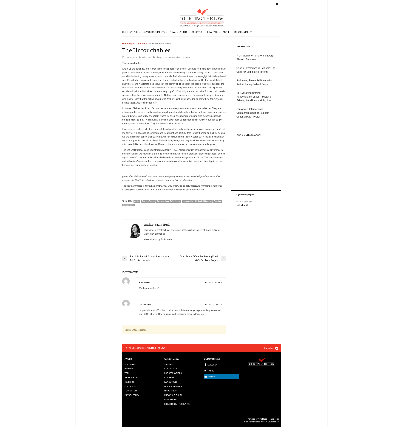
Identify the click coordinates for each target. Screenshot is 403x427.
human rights (188, 201)
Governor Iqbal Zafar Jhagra (168, 201)
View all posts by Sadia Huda (158, 239)
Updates (197, 32)
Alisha (136, 201)
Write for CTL (131, 377)
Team (127, 373)
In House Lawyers (173, 386)
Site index (269, 348)
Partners (129, 369)
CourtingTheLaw (148, 201)
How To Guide (171, 400)
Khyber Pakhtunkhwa (203, 201)
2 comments (184, 57)
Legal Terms (170, 391)
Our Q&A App (131, 364)
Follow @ (243, 205)
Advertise (129, 382)
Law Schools (170, 382)
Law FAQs (212, 32)
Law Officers (170, 369)
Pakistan (217, 201)
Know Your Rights (173, 395)
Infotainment (243, 32)
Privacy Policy (132, 395)
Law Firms (169, 377)
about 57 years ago (244, 202)
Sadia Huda (146, 57)
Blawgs (159, 57)
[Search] (277, 4)
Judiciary (169, 364)
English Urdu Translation (177, 404)
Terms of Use (131, 391)
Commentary (130, 32)
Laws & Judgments (154, 32)
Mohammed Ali (145, 305)
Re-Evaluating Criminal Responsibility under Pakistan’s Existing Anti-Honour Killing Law (254, 96)
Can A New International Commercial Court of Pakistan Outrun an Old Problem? (252, 113)
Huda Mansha (144, 283)
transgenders (128, 205)
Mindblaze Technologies (268, 419)
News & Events (178, 32)
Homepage (128, 43)
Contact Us (130, 386)
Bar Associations (173, 373)
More (226, 32)
